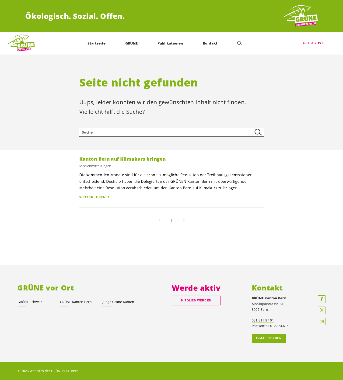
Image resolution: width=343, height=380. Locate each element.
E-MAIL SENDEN (269, 338)
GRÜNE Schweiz (30, 302)
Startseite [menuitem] (96, 43)
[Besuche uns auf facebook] (322, 299)
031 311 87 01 (263, 320)
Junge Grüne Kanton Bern (120, 302)
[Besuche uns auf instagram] (322, 321)
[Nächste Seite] (184, 220)
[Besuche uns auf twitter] (322, 310)
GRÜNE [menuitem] (131, 43)
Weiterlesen (92, 197)
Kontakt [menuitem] (210, 43)
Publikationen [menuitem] (170, 43)
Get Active (313, 43)
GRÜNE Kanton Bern (76, 302)
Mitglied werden (196, 300)
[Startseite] (300, 16)
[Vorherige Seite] (159, 220)
